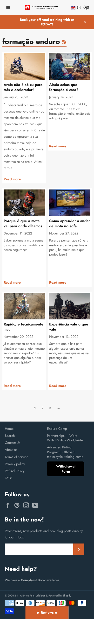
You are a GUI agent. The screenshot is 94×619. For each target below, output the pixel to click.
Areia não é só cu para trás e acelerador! (23, 87)
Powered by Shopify (59, 595)
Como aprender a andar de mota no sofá (69, 223)
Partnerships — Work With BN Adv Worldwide (65, 438)
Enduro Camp (57, 428)
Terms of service (16, 456)
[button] (76, 7)
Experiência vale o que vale (68, 327)
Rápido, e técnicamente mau (23, 327)
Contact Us (12, 442)
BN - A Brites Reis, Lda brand (30, 595)
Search (10, 435)
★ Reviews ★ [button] (47, 612)
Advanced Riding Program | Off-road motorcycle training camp (65, 452)
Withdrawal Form (65, 469)
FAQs (9, 478)
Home (9, 428)
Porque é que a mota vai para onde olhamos (23, 223)
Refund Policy (14, 470)
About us (11, 449)
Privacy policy (15, 463)
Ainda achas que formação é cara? (63, 87)
